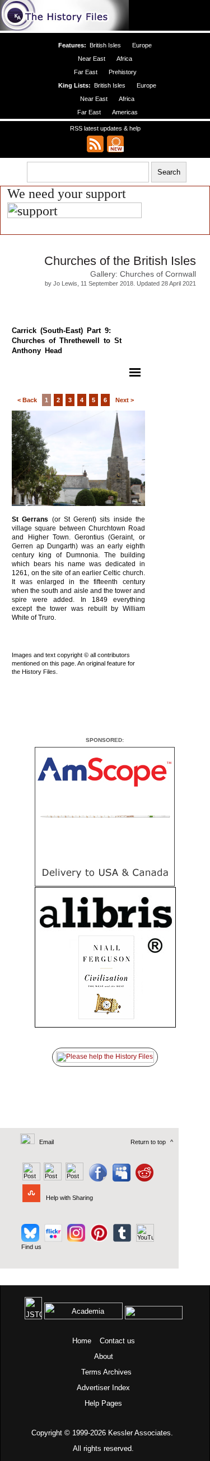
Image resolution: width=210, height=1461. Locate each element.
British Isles (105, 45)
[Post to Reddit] (143, 1178)
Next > (124, 400)
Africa (124, 58)
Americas (125, 112)
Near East (91, 58)
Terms (91, 1372)
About (103, 1356)
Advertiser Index (103, 1387)
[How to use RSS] (115, 144)
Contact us (117, 1341)
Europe (142, 45)
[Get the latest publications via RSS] (95, 144)
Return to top (148, 1142)
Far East (85, 72)
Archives (117, 1372)
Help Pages (103, 1403)
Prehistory (123, 72)
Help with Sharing (69, 1197)
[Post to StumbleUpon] (30, 1197)
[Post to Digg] (73, 1178)
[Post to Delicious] (52, 1178)
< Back (27, 400)
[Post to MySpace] (120, 1178)
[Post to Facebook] (97, 1178)
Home (81, 1341)
